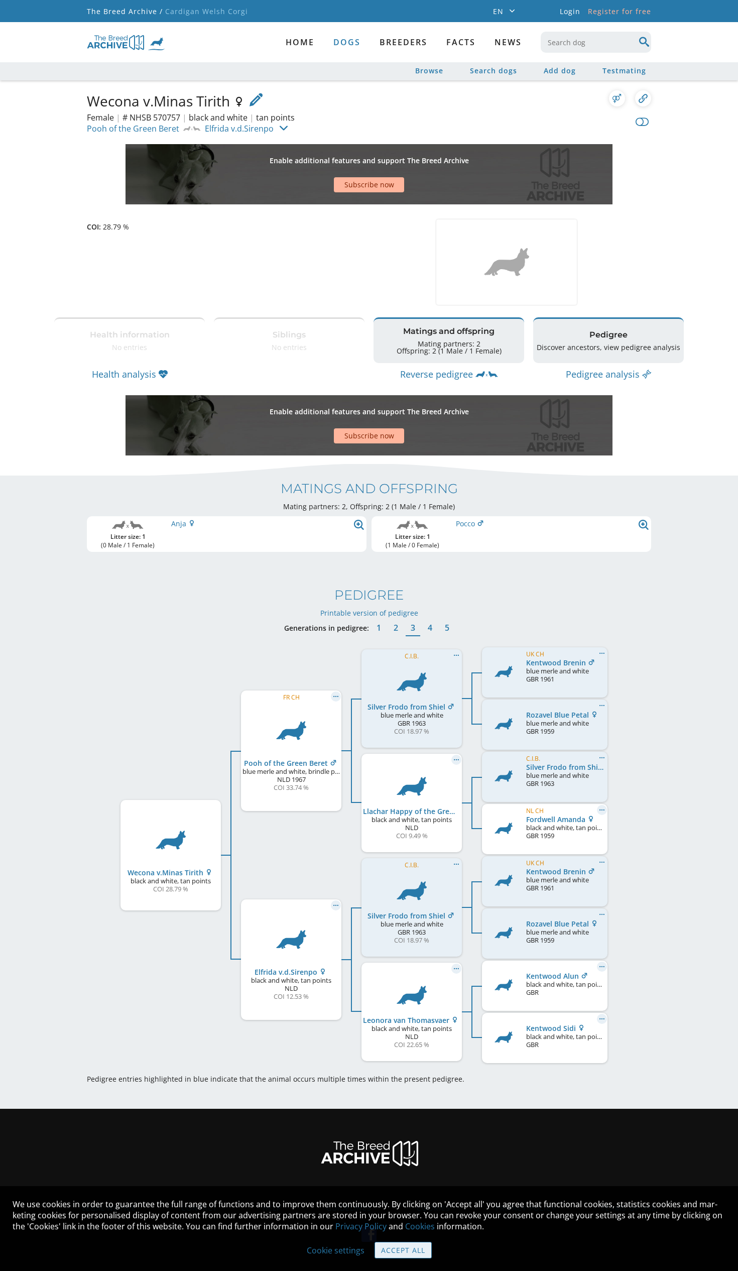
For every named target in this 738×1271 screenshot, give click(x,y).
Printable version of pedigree (369, 613)
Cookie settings (335, 1250)
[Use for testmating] (617, 98)
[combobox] (596, 42)
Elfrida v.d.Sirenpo (239, 128)
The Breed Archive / (125, 11)
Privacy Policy (361, 1226)
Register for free (619, 11)
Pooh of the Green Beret (133, 128)
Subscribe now (369, 184)
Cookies (420, 1226)
